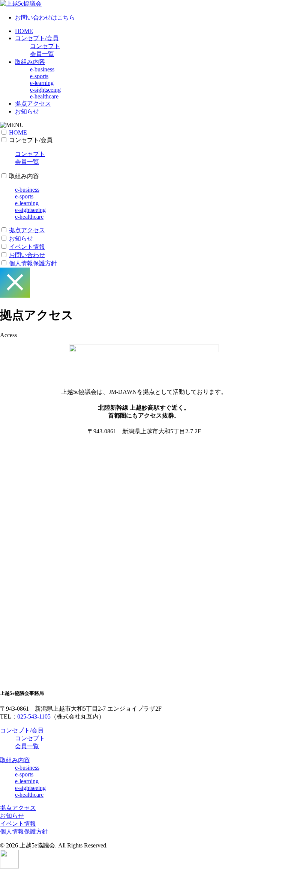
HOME (24, 31)
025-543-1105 (34, 716)
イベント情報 (27, 247)
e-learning (42, 83)
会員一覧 (42, 54)
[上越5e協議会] (21, 3)
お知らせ (27, 111)
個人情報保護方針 (33, 263)
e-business (42, 69)
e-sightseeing (45, 89)
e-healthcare (44, 96)
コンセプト (45, 46)
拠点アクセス (33, 103)
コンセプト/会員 (36, 38)
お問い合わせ (27, 255)
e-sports (39, 76)
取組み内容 (30, 62)
